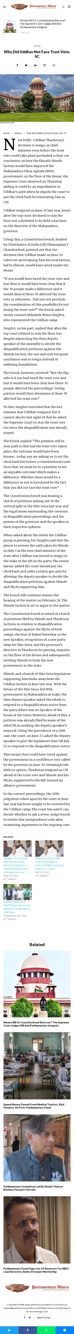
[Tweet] (26, 65)
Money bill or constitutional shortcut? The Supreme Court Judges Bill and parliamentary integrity (43, 23)
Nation (37, 46)
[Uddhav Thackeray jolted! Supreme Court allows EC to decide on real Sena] (17, 892)
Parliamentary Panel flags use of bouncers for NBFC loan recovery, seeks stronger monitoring (36, 1270)
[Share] (17, 65)
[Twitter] (29, 1317)
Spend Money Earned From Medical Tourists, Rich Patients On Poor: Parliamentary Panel (33, 1106)
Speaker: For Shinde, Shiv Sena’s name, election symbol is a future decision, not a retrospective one (16, 865)
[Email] (44, 65)
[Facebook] (24, 1317)
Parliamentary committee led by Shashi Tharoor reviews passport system (33, 1188)
